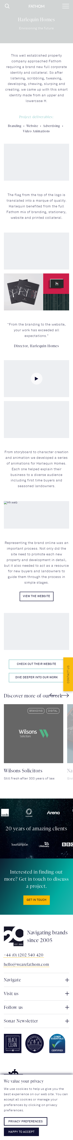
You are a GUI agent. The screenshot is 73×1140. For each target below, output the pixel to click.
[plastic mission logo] (34, 1043)
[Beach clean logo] (12, 1043)
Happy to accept (21, 1132)
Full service (49, 711)
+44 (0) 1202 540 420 (24, 955)
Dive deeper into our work (36, 677)
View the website (36, 596)
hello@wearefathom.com (26, 964)
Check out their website (36, 664)
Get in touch (37, 900)
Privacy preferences (25, 1121)
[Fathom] (36, 6)
